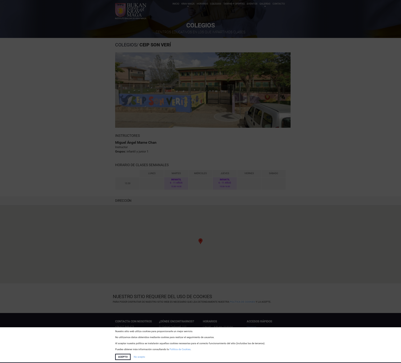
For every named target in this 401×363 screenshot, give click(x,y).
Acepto (123, 356)
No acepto (139, 356)
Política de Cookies (179, 349)
